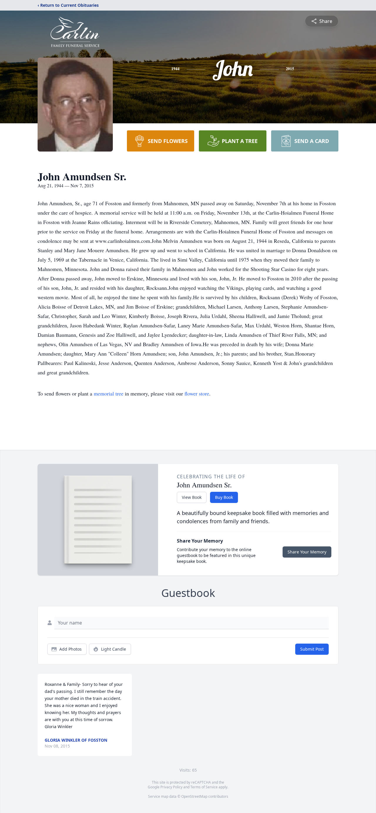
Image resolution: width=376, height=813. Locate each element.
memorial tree (108, 393)
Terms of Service (204, 787)
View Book (192, 497)
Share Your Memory (307, 552)
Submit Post (312, 649)
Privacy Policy (171, 787)
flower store (196, 393)
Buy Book (224, 497)
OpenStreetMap (194, 796)
